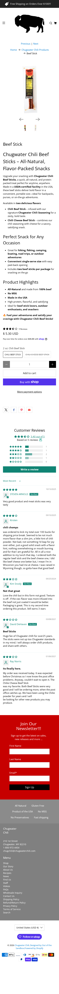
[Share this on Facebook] (14, 410)
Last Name (15, 759)
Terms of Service (12, 909)
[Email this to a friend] (29, 410)
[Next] (37, 119)
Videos (6, 886)
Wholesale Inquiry (12, 892)
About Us (8, 869)
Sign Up (29, 787)
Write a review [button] (30, 469)
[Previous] (21, 119)
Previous (25, 43)
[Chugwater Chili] (29, 23)
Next (35, 43)
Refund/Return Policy (14, 902)
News (6, 876)
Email (13, 772)
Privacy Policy (10, 905)
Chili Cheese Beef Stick (37, 354)
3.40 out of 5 (38, 436)
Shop (5, 863)
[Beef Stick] (29, 88)
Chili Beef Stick (13, 354)
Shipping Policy (11, 899)
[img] (10, 489)
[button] (16, 447)
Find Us (7, 879)
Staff (5, 882)
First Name (15, 745)
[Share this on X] (6, 410)
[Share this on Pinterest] (22, 410)
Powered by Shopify (34, 948)
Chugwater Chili (21, 945)
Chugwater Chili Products (35, 50)
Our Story (8, 866)
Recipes (7, 872)
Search (6, 912)
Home (13, 50)
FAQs (5, 889)
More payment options (29, 391)
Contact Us (8, 896)
